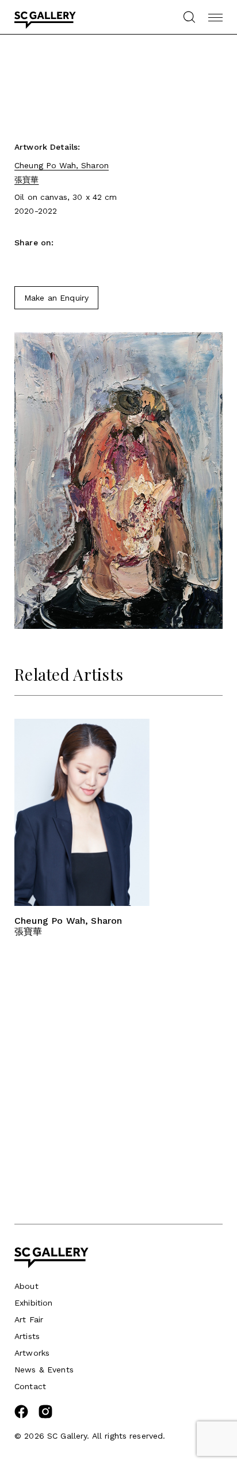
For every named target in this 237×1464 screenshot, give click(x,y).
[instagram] (45, 1415)
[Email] (40, 263)
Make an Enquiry (56, 297)
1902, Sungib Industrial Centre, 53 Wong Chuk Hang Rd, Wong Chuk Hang (74, 1123)
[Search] (189, 17)
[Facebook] (20, 263)
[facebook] (21, 1415)
